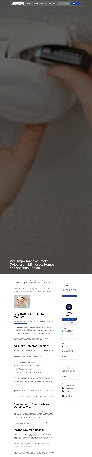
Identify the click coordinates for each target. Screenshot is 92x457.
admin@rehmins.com (69, 388)
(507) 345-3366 (68, 391)
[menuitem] (29, 4)
